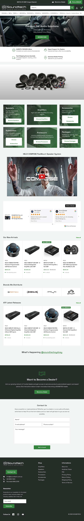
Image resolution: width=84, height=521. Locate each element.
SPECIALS (62, 13)
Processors (41, 475)
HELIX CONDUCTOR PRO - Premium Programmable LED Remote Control (12, 264)
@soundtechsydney (51, 352)
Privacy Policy (66, 475)
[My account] (77, 8)
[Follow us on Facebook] (13, 514)
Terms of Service (67, 482)
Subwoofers (42, 472)
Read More (34, 221)
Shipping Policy (67, 480)
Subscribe (9, 506)
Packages (41, 480)
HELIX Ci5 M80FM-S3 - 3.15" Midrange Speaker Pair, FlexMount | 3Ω (70, 264)
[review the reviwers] (51, 211)
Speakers (41, 469)
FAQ (81, 13)
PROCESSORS (30, 13)
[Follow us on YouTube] (23, 514)
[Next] (80, 259)
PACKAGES (4, 13)
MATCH (45, 260)
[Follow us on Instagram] (18, 514)
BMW (10, 13)
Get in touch (42, 447)
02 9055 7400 (11, 479)
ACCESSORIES (53, 13)
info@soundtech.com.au (14, 476)
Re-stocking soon (11, 272)
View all (78, 237)
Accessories (42, 477)
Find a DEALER (76, 2)
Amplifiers (41, 467)
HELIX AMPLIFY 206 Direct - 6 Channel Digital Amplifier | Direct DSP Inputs (13, 330)
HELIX (6, 260)
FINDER (14, 13)
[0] (81, 8)
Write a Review (70, 206)
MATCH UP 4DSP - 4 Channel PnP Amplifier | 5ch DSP (50, 264)
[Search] (72, 7)
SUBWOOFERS (45, 13)
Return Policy (66, 477)
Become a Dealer (60, 2)
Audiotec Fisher (67, 469)
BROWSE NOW (42, 37)
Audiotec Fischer (75, 13)
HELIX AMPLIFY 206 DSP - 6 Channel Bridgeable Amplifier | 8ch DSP (32, 264)
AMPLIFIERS (22, 13)
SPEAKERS (37, 13)
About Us (68, 13)
